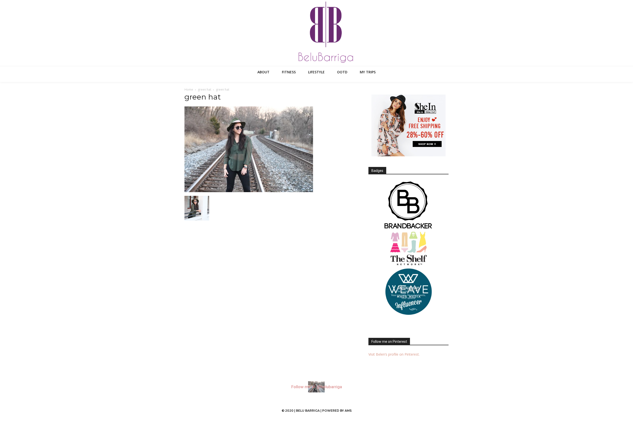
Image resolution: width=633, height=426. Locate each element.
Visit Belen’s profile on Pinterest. (394, 354)
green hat (204, 89)
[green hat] (248, 191)
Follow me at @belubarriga (316, 387)
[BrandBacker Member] (408, 205)
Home (188, 89)
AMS (348, 410)
